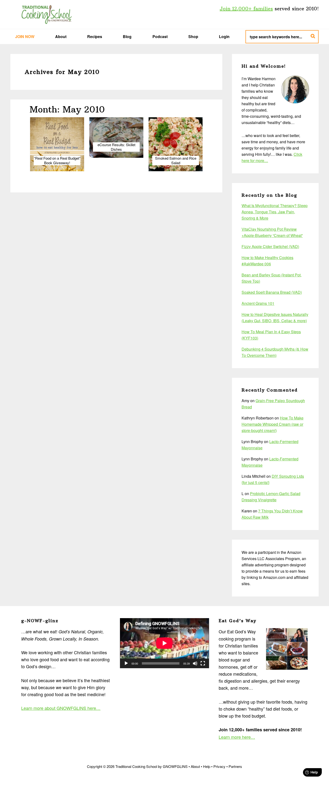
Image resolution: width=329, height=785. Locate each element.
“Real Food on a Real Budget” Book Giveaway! (57, 160)
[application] (164, 643)
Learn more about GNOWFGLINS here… (60, 708)
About (195, 766)
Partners (235, 766)
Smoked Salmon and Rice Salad (175, 160)
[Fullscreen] (202, 663)
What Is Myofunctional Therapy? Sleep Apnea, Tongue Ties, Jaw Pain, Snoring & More (275, 212)
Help (206, 766)
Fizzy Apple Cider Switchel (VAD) (270, 246)
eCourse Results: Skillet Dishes (116, 147)
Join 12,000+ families (246, 9)
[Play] (126, 663)
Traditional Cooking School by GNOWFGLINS (46, 14)
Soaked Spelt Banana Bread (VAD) (272, 292)
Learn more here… (237, 737)
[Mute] (195, 663)
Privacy (219, 766)
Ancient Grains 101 (258, 303)
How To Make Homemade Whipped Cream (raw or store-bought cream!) (272, 424)
